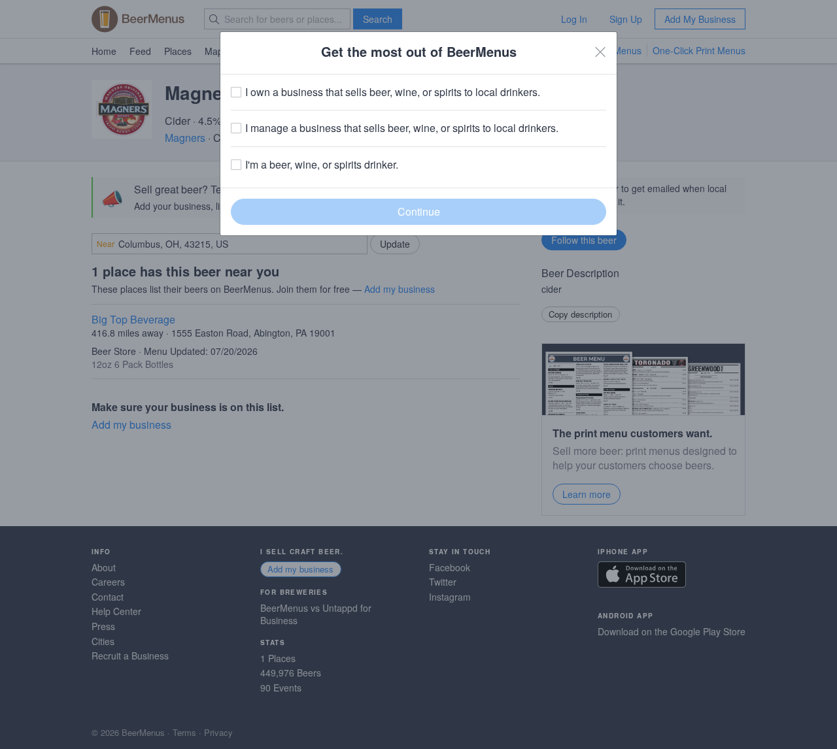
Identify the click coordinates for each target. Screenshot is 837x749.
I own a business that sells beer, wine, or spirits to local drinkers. (392, 92)
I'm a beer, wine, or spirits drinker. (321, 165)
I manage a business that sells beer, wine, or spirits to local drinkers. (401, 128)
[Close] (600, 52)
